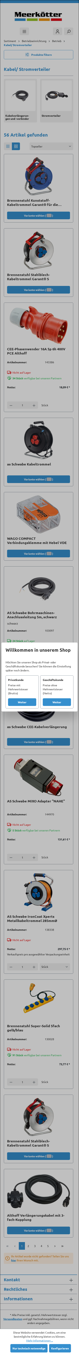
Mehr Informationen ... (39, 1340)
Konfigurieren (60, 1348)
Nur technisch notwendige (28, 1348)
